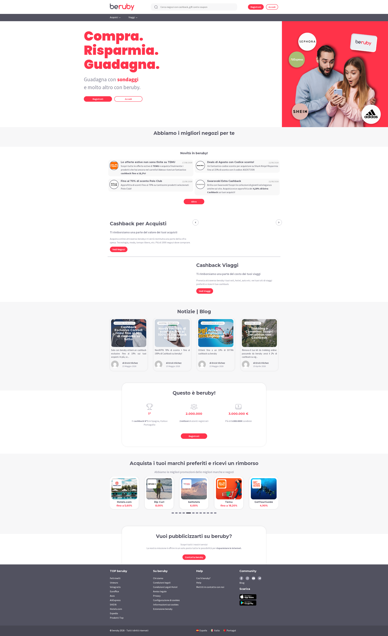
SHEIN (113, 604)
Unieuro (114, 582)
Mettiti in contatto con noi (210, 586)
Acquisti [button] (114, 17)
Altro (194, 201)
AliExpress (115, 600)
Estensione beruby (162, 608)
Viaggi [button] (132, 17)
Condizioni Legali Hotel (165, 586)
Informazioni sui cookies (166, 604)
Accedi (272, 6)
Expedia (114, 613)
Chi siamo (158, 578)
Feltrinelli (115, 578)
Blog (241, 582)
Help (198, 582)
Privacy (157, 595)
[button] (195, 222)
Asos (112, 595)
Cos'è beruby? (203, 578)
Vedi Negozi (118, 249)
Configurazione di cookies (166, 600)
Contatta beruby (194, 557)
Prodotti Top (117, 617)
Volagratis (115, 586)
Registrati (256, 6)
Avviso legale (160, 591)
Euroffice (114, 591)
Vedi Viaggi (205, 291)
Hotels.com (116, 608)
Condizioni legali (162, 582)
